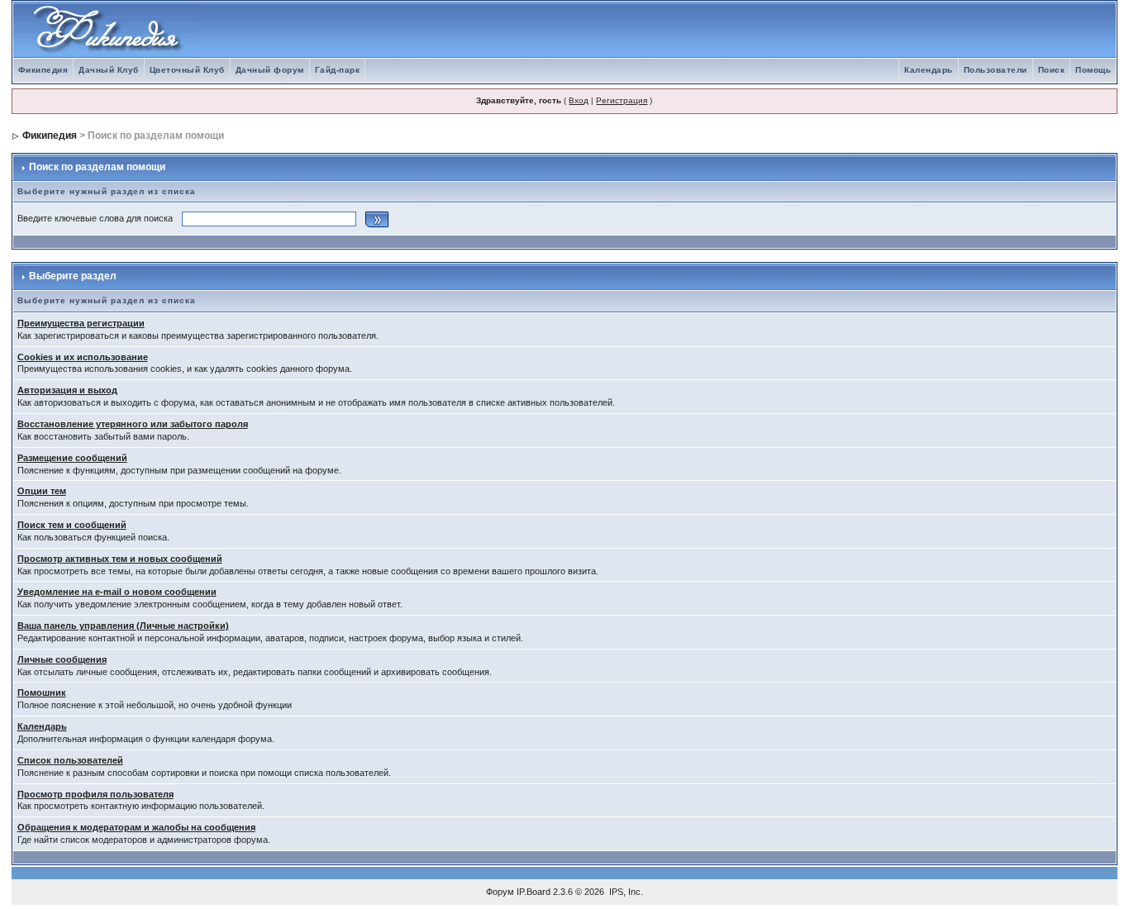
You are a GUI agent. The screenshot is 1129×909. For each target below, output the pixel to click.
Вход (578, 100)
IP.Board (533, 892)
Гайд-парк (337, 69)
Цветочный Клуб (187, 69)
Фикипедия (43, 69)
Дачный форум (270, 69)
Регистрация (621, 100)
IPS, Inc (625, 892)
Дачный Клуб (109, 69)
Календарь (928, 69)
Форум (500, 892)
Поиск (1051, 69)
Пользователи (995, 69)
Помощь (1093, 69)
